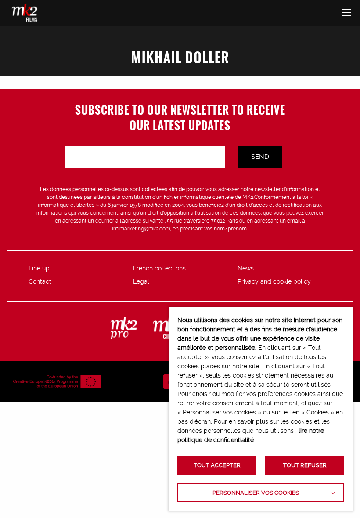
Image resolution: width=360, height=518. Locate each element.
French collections (159, 268)
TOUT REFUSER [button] (305, 465)
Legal (141, 281)
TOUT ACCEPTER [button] (217, 465)
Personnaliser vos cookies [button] (255, 492)
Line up (39, 268)
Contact (40, 281)
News (246, 268)
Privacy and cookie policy (274, 281)
